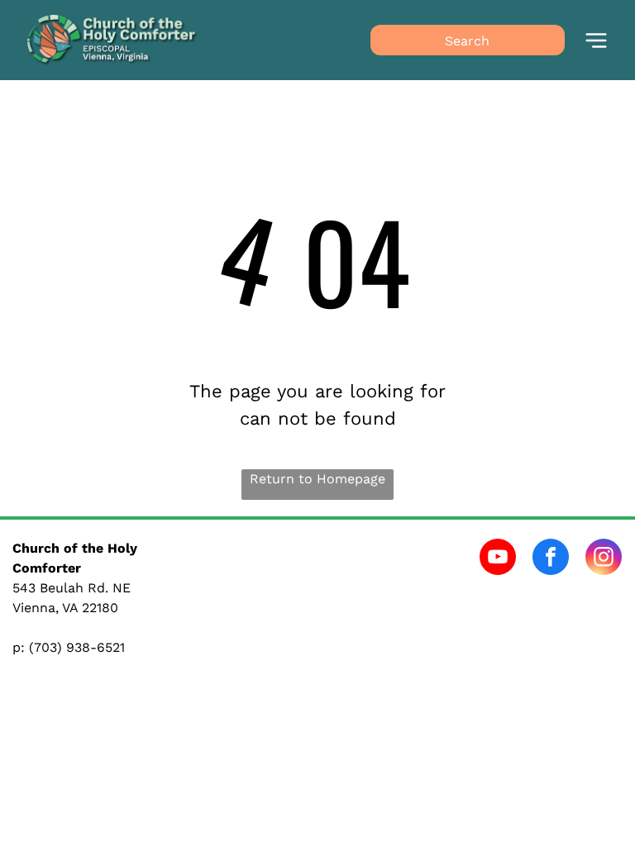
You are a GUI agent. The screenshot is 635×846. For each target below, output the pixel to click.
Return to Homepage (317, 479)
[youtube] (498, 559)
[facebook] (550, 559)
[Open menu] (596, 40)
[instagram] (603, 559)
